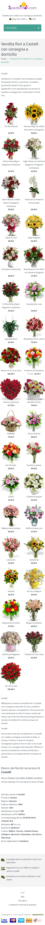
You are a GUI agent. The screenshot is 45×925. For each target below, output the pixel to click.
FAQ (22, 896)
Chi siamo (22, 900)
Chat (33, 19)
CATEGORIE (22, 28)
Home (3, 59)
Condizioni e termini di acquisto (22, 904)
